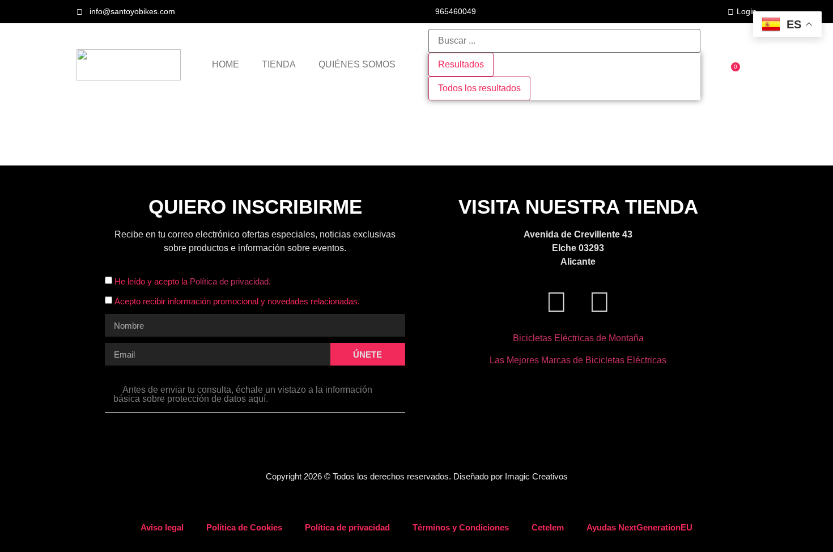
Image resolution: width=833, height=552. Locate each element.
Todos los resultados (479, 88)
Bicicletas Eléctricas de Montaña (578, 338)
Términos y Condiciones (461, 527)
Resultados (461, 64)
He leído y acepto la (192, 282)
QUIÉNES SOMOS (357, 64)
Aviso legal (162, 527)
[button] (255, 395)
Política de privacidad (347, 527)
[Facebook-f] (556, 302)
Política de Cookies (244, 527)
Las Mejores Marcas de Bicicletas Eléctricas (578, 360)
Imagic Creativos (536, 476)
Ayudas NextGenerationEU (639, 527)
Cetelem (548, 527)
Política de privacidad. (230, 282)
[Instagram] (599, 302)
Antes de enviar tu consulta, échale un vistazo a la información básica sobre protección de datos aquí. (242, 394)
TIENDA (279, 64)
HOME (225, 64)
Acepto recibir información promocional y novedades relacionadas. (237, 302)
